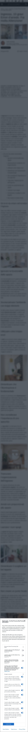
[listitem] (14, 647)
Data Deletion (6, 729)
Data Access (14, 729)
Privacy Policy (22, 729)
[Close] (25, 621)
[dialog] (14, 675)
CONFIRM (8, 724)
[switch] (22, 650)
